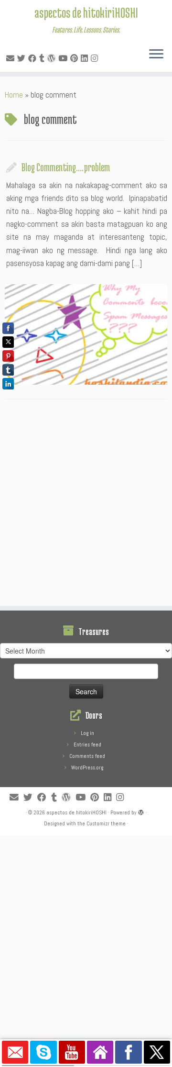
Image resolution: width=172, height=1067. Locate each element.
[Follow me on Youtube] (64, 58)
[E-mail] (11, 58)
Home (14, 94)
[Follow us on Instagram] (96, 58)
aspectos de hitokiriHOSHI (86, 12)
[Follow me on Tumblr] (43, 58)
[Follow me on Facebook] (33, 58)
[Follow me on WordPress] (52, 58)
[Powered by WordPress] (141, 811)
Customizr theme (106, 823)
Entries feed (87, 744)
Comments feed (87, 756)
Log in (87, 733)
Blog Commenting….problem (66, 167)
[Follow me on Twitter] (22, 58)
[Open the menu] (156, 54)
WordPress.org (87, 767)
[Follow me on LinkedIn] (86, 58)
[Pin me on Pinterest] (75, 58)
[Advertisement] (86, 505)
